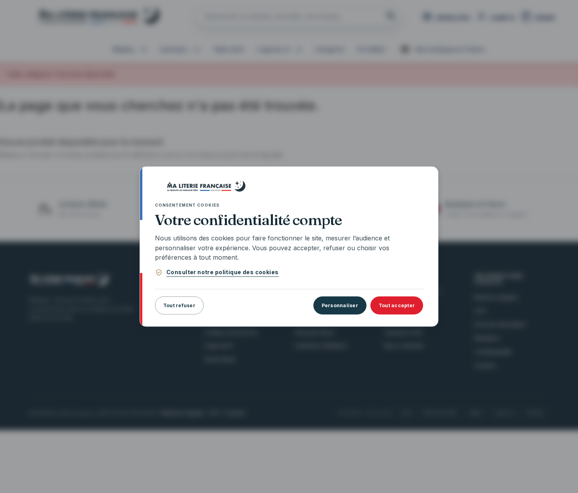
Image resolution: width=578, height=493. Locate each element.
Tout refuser (179, 305)
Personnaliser (340, 305)
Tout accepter (397, 305)
